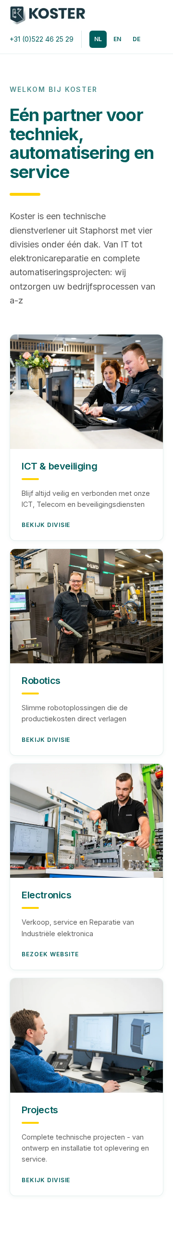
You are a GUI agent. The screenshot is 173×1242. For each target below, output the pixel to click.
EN (117, 39)
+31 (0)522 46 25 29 (42, 39)
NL (98, 39)
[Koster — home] (48, 15)
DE (136, 39)
